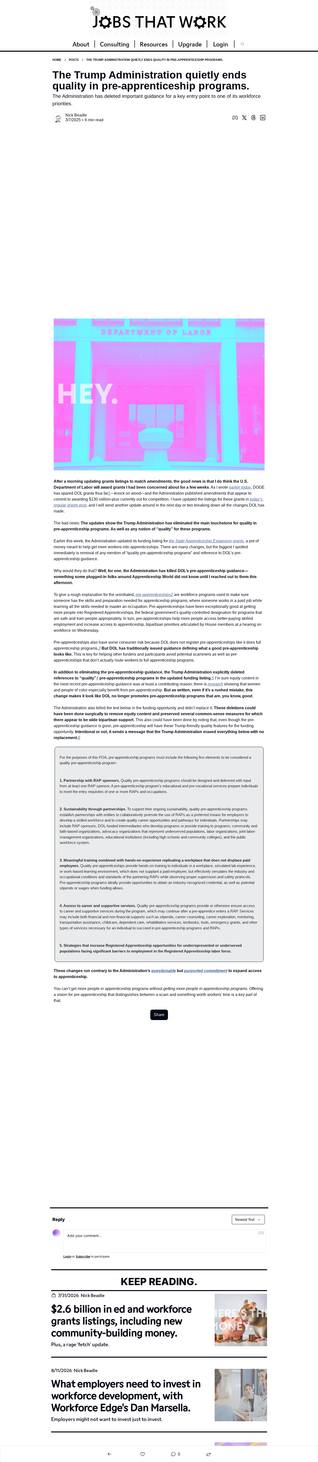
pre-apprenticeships (153, 595)
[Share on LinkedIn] (263, 118)
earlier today (240, 487)
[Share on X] (244, 118)
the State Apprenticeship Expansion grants (206, 541)
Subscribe (83, 1256)
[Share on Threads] (253, 118)
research (215, 684)
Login (67, 1256)
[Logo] (159, 18)
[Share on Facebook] (235, 118)
